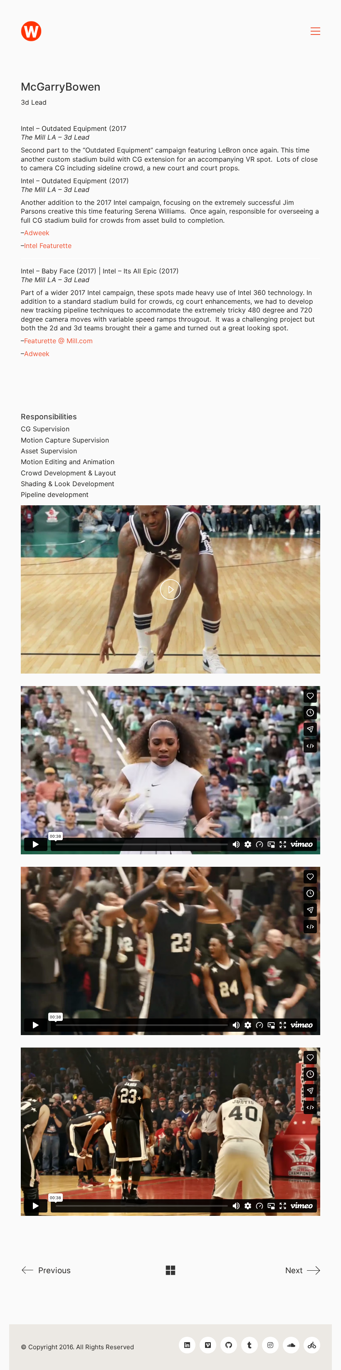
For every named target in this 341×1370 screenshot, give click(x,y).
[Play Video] (170, 589)
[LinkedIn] (187, 1345)
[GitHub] (228, 1345)
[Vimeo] (208, 1345)
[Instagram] (270, 1345)
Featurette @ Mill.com (58, 341)
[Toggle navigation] (315, 31)
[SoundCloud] (291, 1345)
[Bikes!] (312, 1345)
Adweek (36, 233)
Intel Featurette (48, 245)
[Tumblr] (249, 1345)
